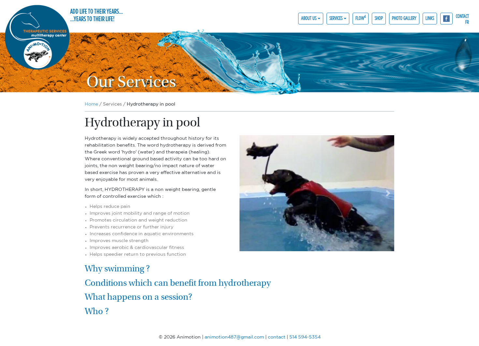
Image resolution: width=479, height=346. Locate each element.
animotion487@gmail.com (234, 337)
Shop (379, 18)
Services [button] (335, 18)
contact (462, 16)
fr (467, 21)
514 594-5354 (305, 337)
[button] (246, 193)
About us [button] (308, 18)
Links (430, 18)
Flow (361, 17)
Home (91, 104)
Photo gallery (404, 18)
